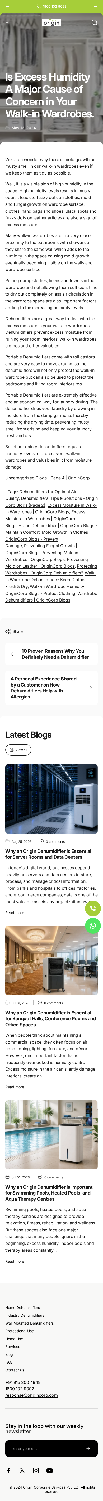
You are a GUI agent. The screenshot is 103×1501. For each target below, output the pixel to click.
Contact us (14, 1370)
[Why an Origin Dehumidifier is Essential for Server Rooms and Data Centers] (51, 799)
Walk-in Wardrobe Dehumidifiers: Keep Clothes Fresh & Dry (50, 579)
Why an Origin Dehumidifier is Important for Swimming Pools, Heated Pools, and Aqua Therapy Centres (48, 1193)
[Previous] (7, 6)
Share (18, 631)
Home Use (14, 1339)
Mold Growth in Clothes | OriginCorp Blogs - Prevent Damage (47, 538)
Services (12, 1346)
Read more (14, 912)
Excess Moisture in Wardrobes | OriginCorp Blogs (45, 518)
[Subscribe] (88, 1448)
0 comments (55, 842)
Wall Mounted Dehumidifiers (29, 1323)
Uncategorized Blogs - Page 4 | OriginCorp (47, 477)
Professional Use (19, 1331)
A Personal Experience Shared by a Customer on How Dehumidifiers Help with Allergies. (43, 688)
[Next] (95, 6)
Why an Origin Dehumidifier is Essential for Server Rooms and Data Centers (48, 854)
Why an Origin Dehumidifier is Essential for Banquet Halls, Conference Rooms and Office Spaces (50, 1018)
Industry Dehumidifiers (24, 1315)
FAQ (9, 1362)
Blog (9, 1354)
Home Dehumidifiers (22, 1307)
